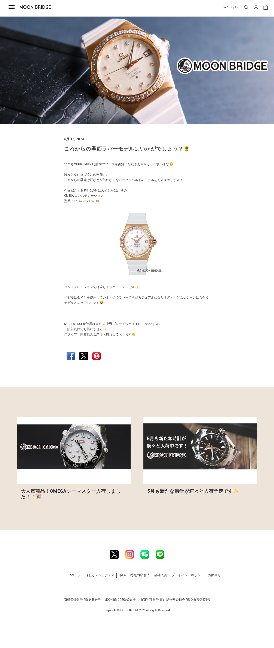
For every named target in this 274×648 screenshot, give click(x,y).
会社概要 (160, 575)
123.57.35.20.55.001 (86, 201)
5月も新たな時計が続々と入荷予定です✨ (193, 491)
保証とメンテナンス (99, 575)
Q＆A (122, 575)
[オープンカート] (266, 7)
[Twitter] (114, 554)
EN (236, 7)
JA (224, 7)
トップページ (71, 575)
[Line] (160, 554)
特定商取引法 (140, 575)
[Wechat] (144, 554)
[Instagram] (129, 554)
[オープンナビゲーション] (11, 7)
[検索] (246, 7)
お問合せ (214, 575)
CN (230, 7)
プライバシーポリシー (187, 575)
